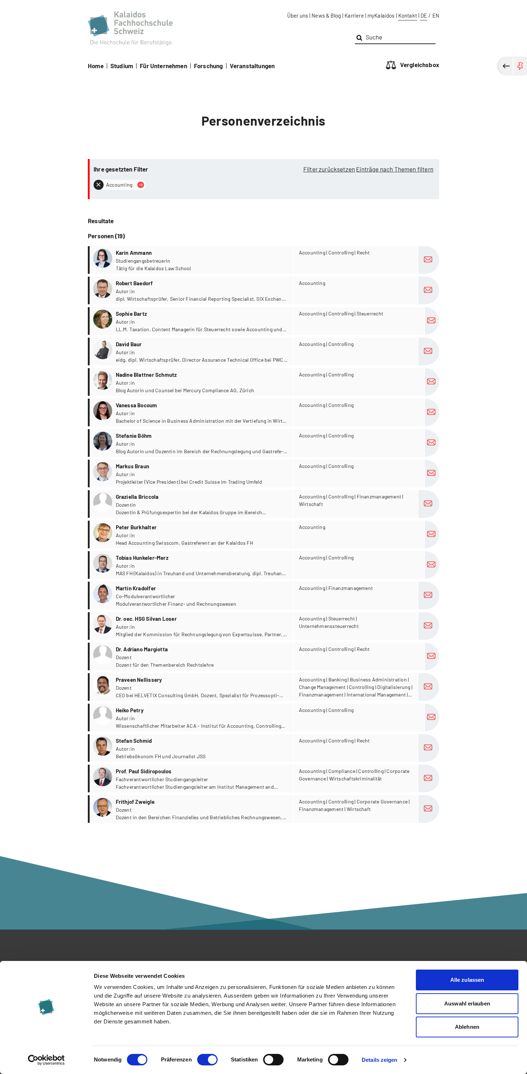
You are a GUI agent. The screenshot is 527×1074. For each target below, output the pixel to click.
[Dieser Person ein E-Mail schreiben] (428, 260)
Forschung (208, 65)
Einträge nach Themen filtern (394, 169)
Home (96, 65)
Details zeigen (379, 1060)
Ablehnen (467, 1027)
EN (435, 15)
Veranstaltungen (252, 65)
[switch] (207, 1059)
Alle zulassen (467, 980)
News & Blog (326, 15)
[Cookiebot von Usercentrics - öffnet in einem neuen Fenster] (46, 1060)
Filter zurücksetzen (329, 169)
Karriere (354, 15)
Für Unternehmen (163, 65)
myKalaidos (381, 15)
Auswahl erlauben (467, 1003)
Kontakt (407, 15)
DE (424, 15)
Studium (121, 65)
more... (264, 260)
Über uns (297, 15)
